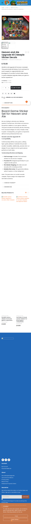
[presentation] (3, 28)
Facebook (3, 93)
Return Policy (5, 481)
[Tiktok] (9, 460)
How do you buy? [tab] (9, 183)
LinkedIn (8, 93)
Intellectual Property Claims (9, 483)
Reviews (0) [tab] (8, 187)
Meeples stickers (13, 315)
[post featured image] (16, 255)
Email (14, 93)
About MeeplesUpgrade (8, 475)
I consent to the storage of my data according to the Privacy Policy (14, 501)
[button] (26, 192)
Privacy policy (5, 479)
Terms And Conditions (7, 477)
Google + (11, 93)
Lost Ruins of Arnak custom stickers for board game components (15, 320)
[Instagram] (6, 460)
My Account (5, 466)
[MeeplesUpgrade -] (7, 2)
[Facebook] (3, 460)
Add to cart (16, 87)
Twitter (6, 93)
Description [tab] (8, 103)
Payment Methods (6, 468)
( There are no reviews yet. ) (15, 59)
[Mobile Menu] (3, 2)
